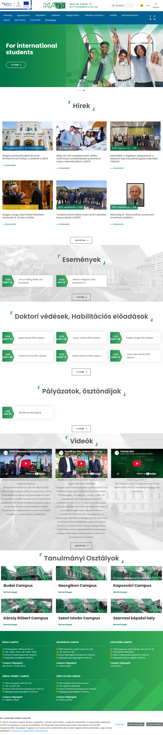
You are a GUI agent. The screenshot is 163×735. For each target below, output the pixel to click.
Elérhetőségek (10, 592)
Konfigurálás (119, 724)
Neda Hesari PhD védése (31, 337)
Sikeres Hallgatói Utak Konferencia (84, 281)
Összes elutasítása (154, 724)
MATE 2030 (22, 47)
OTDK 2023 (35, 20)
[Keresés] (113, 5)
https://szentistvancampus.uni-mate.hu (77, 689)
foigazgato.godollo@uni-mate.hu (74, 691)
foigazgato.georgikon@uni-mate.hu (75, 657)
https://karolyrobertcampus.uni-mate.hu (24, 689)
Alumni (7, 20)
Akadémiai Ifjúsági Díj (30, 412)
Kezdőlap (8, 15)
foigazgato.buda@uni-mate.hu (19, 657)
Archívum (80, 240)
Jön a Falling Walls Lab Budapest (30, 281)
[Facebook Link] (149, 16)
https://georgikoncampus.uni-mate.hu (77, 655)
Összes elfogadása (135, 724)
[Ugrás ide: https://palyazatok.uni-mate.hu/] (18, 5)
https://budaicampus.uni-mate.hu (21, 655)
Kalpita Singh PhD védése (139, 337)
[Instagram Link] (153, 16)
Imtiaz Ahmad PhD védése (32, 355)
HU (147, 5)
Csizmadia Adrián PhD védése (138, 356)
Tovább (15, 63)
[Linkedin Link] (153, 19)
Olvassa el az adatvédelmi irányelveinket (29, 731)
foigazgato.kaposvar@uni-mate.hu (129, 657)
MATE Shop (20, 20)
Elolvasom (10, 165)
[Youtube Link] (149, 19)
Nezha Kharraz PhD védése (87, 355)
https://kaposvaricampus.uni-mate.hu (131, 655)
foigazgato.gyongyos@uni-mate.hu (21, 691)
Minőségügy (50, 20)
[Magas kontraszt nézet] (142, 5)
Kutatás (113, 15)
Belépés (156, 7)
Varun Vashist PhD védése (86, 337)
